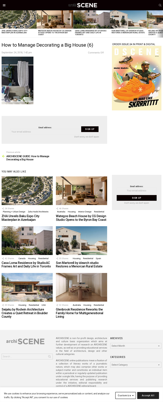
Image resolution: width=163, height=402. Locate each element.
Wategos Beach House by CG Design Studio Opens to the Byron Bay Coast (54, 33)
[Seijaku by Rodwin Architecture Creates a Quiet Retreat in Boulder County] (27, 287)
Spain (98, 258)
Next (161, 24)
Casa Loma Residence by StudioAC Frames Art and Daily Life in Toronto (90, 33)
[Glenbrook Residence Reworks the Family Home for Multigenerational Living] (81, 287)
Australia (61, 211)
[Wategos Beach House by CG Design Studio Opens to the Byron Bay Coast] (55, 19)
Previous (1, 24)
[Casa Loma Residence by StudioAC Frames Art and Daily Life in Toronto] (91, 19)
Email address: (45, 127)
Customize (124, 395)
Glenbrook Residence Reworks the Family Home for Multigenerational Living (79, 313)
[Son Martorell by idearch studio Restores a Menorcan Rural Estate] (128, 19)
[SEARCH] (160, 5)
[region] (81, 394)
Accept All (148, 395)
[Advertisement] (136, 144)
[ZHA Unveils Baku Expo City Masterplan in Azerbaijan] (18, 19)
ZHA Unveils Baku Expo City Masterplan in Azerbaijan (14, 32)
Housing (72, 211)
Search (49, 357)
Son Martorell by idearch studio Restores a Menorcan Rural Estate (128, 32)
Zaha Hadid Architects (38, 211)
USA (44, 305)
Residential (99, 211)
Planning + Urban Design (14, 211)
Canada (21, 258)
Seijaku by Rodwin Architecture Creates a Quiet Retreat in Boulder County (25, 313)
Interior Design (85, 211)
